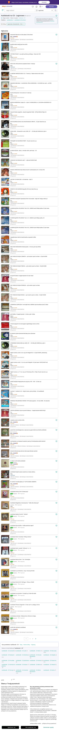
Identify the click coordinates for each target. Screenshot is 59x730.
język (14, 679)
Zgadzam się (11, 727)
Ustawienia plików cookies (41, 717)
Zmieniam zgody (48, 727)
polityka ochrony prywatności (49, 723)
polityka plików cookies (35, 723)
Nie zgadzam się (31, 727)
